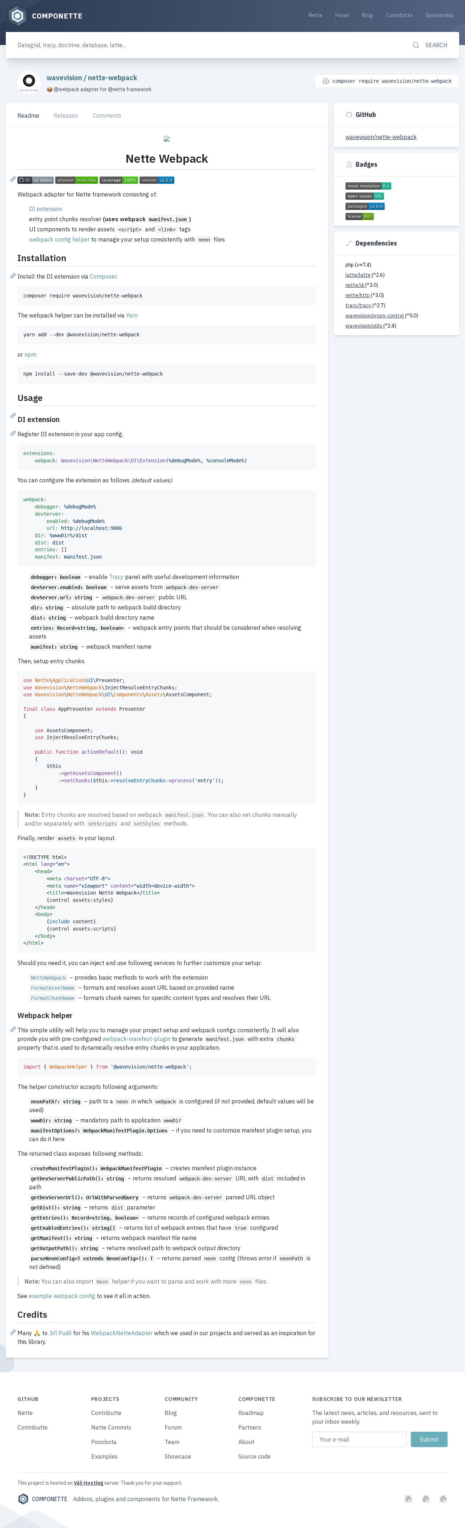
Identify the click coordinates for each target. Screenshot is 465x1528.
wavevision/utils (364, 326)
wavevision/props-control (375, 315)
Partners (249, 1427)
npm (30, 354)
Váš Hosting (88, 1483)
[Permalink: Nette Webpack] (13, 178)
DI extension (45, 208)
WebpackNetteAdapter (122, 1333)
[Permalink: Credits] (13, 1332)
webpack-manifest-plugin (136, 1038)
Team (172, 1442)
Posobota (104, 1442)
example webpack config (62, 1296)
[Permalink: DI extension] (13, 433)
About (246, 1442)
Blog (367, 15)
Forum (342, 15)
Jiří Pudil (60, 1333)
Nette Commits (111, 1427)
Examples (104, 1456)
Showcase (178, 1456)
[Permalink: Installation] (13, 275)
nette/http (358, 295)
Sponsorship (439, 15)
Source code (254, 1456)
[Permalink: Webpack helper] (13, 1029)
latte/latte (358, 275)
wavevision (65, 77)
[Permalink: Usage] (13, 415)
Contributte (399, 15)
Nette (315, 15)
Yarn (132, 315)
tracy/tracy (358, 305)
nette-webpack (112, 77)
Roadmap (251, 1412)
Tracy (116, 576)
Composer (103, 276)
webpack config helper (59, 239)
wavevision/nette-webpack (381, 137)
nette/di (355, 285)
